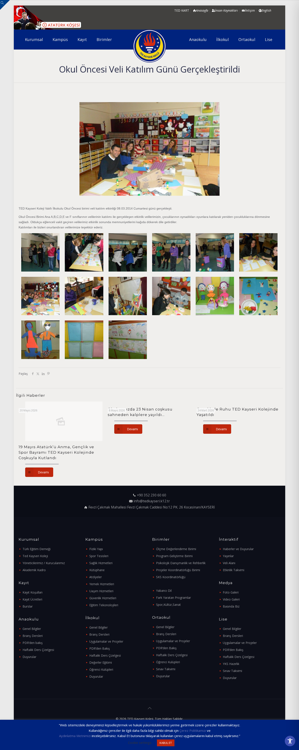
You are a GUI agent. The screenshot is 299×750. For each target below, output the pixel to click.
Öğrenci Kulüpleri (101, 669)
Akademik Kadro (34, 570)
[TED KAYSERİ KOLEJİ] (150, 46)
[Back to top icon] (149, 708)
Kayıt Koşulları (32, 592)
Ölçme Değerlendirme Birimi (176, 549)
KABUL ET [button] (166, 743)
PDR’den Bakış (99, 648)
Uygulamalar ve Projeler (106, 641)
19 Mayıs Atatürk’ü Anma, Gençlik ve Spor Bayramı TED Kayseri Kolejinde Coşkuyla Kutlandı (56, 452)
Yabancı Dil (164, 590)
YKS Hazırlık (231, 664)
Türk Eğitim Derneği (37, 549)
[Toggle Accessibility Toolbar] (290, 741)
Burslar (28, 606)
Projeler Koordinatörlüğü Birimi (178, 570)
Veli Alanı (229, 563)
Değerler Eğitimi (100, 662)
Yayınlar (228, 556)
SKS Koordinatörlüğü (170, 577)
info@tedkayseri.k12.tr (152, 501)
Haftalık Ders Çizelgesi (38, 650)
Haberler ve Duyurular (238, 549)
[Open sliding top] (5, 5)
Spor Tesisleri (98, 556)
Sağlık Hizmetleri (101, 563)
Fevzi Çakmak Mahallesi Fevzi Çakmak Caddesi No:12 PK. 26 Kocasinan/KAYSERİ (151, 507)
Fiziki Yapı (96, 549)
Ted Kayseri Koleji (35, 556)
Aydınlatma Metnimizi (75, 736)
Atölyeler (95, 577)
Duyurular (29, 657)
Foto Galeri (231, 592)
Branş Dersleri (33, 636)
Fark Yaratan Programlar (173, 597)
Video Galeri (231, 599)
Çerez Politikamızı (192, 730)
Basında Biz (231, 606)
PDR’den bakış (33, 643)
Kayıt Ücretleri (32, 599)
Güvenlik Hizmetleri (102, 598)
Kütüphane (97, 570)
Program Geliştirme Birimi (174, 556)
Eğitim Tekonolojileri (103, 605)
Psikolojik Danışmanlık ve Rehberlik (181, 563)
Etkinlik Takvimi (233, 570)
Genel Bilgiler (32, 629)
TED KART (181, 10)
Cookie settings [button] (139, 742)
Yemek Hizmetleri (101, 584)
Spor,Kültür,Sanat (168, 604)
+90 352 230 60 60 (151, 495)
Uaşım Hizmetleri (101, 591)
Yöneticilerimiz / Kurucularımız (44, 563)
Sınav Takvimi (165, 669)
